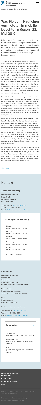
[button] (20, 219)
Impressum (5, 398)
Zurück (7, 168)
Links (3, 385)
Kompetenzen (6, 378)
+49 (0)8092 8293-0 (19, 205)
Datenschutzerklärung (19, 398)
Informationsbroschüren (9, 381)
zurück (4, 9)
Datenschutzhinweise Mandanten (12, 400)
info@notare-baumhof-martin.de (17, 210)
